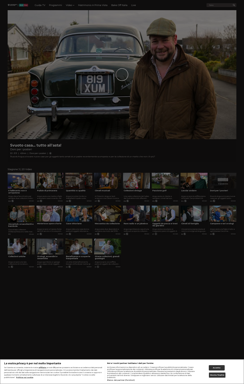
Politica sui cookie (24, 377)
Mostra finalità (217, 375)
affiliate (43, 367)
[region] (122, 371)
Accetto (216, 368)
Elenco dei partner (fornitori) (121, 380)
